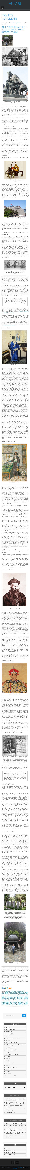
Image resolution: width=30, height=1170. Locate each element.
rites (11, 1003)
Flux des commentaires (11, 1152)
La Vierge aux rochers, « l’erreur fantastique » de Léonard (16, 1129)
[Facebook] (4, 987)
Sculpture (8, 1073)
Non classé (8, 1069)
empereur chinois (23, 996)
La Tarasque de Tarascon (11, 1112)
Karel (11, 999)
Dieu (16, 996)
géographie (20, 997)
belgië (3, 993)
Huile (7, 1056)
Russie (15, 1003)
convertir (26, 994)
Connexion (8, 1148)
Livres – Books (9, 1063)
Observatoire (21, 1002)
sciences (20, 1003)
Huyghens (12, 998)
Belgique (7, 993)
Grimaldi (26, 997)
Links (7, 1061)
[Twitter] (2, 987)
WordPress (15, 1168)
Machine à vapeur (23, 1001)
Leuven (7, 1001)
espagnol (4, 997)
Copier (7, 1036)
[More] (11, 987)
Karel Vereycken (14, 23)
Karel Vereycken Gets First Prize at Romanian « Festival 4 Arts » (16, 1109)
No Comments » (21, 991)
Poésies (7, 1071)
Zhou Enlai (24, 1004)
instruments (20, 998)
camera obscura (14, 993)
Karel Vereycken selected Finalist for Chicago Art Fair (16, 1106)
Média (7, 1065)
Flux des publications (10, 1150)
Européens (10, 997)
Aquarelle (8, 1027)
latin (27, 999)
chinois (3, 994)
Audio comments (9, 1029)
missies (15, 1002)
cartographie (22, 993)
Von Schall (18, 1004)
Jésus (3, 999)
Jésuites (26, 998)
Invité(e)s (8, 1058)
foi (15, 997)
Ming (11, 1002)
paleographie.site (9, 1136)
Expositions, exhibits (10, 1050)
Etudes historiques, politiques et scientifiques (16, 1045)
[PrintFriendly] (7, 987)
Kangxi (7, 999)
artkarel (15, 992)
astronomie (21, 992)
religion (3, 1003)
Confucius (20, 994)
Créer (7, 1040)
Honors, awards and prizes (11, 1054)
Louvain (12, 1001)
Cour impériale (10, 996)
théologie (26, 1003)
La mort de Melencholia (18, 1123)
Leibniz (3, 1001)
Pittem (26, 1002)
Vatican (3, 1004)
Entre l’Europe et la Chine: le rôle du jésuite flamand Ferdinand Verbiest (14, 29)
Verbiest (8, 1004)
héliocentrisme (5, 998)
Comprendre (8, 1034)
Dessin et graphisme (10, 1042)
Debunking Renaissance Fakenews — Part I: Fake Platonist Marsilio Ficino (16, 1099)
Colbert (15, 994)
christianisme (9, 994)
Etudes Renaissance (11, 991)
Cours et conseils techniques (12, 1038)
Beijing (26, 992)
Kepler (23, 999)
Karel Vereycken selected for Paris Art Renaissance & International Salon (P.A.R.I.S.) (16, 1103)
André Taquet (8, 992)
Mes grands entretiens (10, 1067)
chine (27, 993)
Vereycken (12, 1004)
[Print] (9, 987)
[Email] (5, 987)
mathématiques (5, 1002)
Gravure (7, 1052)
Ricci (7, 1003)
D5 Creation (20, 1167)
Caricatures (8, 1031)
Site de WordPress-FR (10, 1154)
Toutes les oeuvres (10, 1076)
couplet (3, 996)
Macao (16, 1001)
